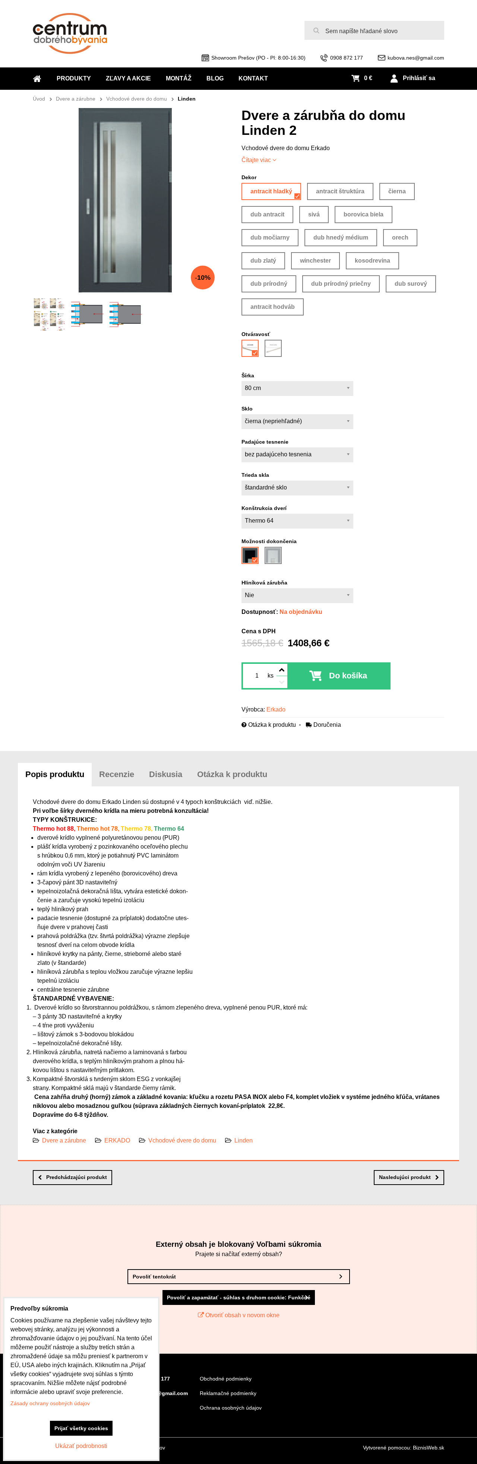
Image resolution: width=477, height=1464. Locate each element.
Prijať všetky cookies (81, 1428)
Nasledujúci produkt (405, 1177)
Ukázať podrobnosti (81, 1446)
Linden (243, 1140)
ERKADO (117, 1140)
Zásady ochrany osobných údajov (50, 1403)
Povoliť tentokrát (154, 1277)
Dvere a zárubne (64, 1140)
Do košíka (348, 675)
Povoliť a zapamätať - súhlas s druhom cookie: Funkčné (238, 1297)
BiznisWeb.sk (428, 1448)
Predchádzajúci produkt (76, 1177)
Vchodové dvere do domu (182, 1140)
